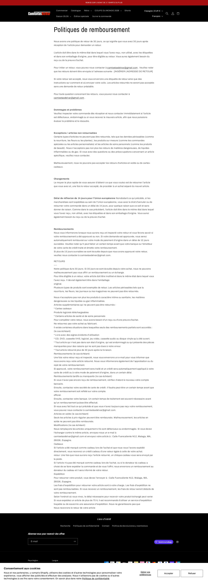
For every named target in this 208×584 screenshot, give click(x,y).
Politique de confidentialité (95, 578)
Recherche (65, 526)
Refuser (192, 573)
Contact (105, 526)
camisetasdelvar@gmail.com (122, 68)
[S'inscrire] (75, 541)
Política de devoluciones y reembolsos (130, 526)
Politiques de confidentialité (86, 526)
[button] (87, 11)
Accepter (168, 573)
